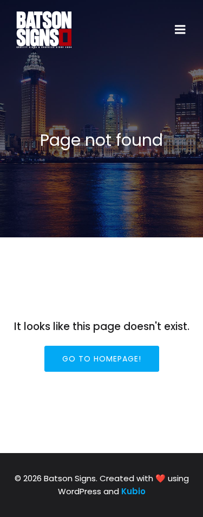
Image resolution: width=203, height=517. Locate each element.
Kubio (133, 491)
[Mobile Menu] (180, 29)
